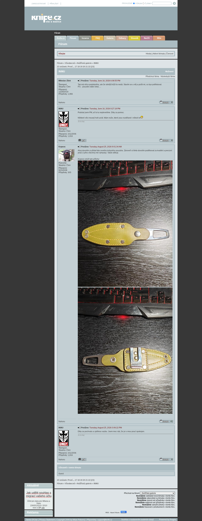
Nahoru (62, 102)
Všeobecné (70, 63)
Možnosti (169, 71)
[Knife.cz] (46, 21)
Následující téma (168, 76)
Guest (61, 474)
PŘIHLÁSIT (54, 4)
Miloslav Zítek (65, 81)
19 (81, 67)
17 (76, 67)
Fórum (57, 33)
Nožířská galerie (84, 63)
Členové (169, 54)
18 (78, 67)
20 (84, 67)
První (70, 67)
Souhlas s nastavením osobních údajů (137, 519)
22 (89, 67)
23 (93, 67)
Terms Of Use (32, 520)
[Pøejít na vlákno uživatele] (82, 140)
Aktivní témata (159, 54)
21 (87, 67)
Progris (173, 519)
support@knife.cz (104, 520)
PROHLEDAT (127, 3)
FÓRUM (138, 3)
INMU (96, 63)
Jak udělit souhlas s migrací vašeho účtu (38, 494)
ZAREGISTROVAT (39, 4)
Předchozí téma (152, 76)
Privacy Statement (47, 520)
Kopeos (62, 147)
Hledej (149, 54)
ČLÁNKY (148, 3)
